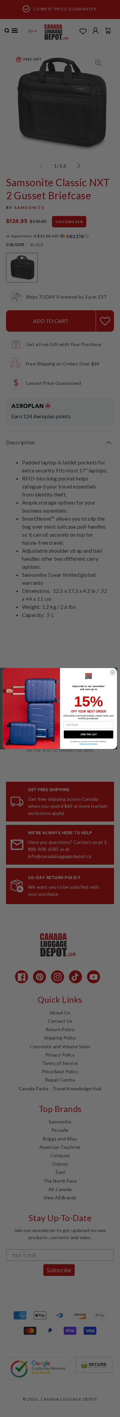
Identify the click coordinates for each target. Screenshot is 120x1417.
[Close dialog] (112, 672)
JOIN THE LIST (88, 734)
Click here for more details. (89, 744)
